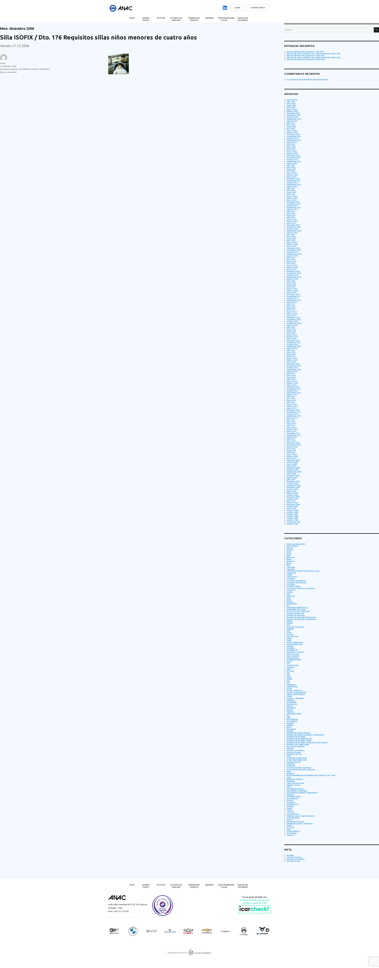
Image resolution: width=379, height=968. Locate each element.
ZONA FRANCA (293, 831)
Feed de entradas (294, 857)
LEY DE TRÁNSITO (294, 690)
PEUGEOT (291, 764)
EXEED (289, 621)
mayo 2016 (291, 331)
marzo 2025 (292, 130)
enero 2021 (291, 223)
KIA (288, 681)
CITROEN (291, 584)
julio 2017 (291, 304)
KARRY (290, 679)
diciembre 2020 (293, 225)
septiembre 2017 (294, 300)
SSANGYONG (292, 804)
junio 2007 (291, 479)
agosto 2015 (292, 348)
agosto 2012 (292, 418)
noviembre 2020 (294, 227)
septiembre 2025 (294, 119)
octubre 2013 (292, 391)
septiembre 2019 (294, 254)
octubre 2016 (292, 321)
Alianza (290, 548)
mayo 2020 (291, 238)
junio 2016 (291, 329)
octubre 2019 (292, 252)
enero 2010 (291, 458)
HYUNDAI (291, 648)
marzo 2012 (292, 427)
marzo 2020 (292, 242)
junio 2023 (291, 167)
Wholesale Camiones (295, 822)
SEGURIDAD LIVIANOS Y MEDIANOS (34, 69)
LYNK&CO (291, 700)
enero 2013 (291, 408)
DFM (289, 598)
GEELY (289, 638)
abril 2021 (291, 217)
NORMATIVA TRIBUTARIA (298, 744)
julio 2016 (291, 327)
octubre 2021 (292, 206)
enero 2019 (291, 269)
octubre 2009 (292, 462)
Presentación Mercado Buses (299, 768)
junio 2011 (291, 439)
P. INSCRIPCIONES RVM (297, 758)
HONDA (290, 646)
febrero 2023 (292, 175)
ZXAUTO (291, 835)
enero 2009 (291, 466)
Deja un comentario (8, 72)
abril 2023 (291, 171)
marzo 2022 (292, 196)
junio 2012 (291, 422)
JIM (288, 673)
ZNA (289, 829)
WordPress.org (293, 861)
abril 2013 (291, 402)
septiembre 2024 (294, 140)
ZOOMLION (292, 833)
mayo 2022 (291, 192)
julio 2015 (291, 350)
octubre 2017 (292, 298)
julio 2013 (291, 397)
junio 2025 (291, 125)
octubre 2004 (292, 489)
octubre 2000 (292, 506)
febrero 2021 (292, 221)
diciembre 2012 (293, 410)
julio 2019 (291, 258)
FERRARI (290, 629)
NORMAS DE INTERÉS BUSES (299, 739)
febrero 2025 (292, 132)
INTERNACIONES (294, 660)
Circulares (291, 579)
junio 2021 (291, 213)
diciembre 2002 (293, 497)
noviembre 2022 (294, 181)
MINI (288, 717)
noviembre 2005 (294, 485)
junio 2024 (291, 146)
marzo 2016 (292, 335)
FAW (289, 625)
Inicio (132, 18)
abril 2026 (291, 107)
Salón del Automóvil (295, 783)
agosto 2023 (292, 163)
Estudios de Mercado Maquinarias (301, 617)
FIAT (289, 631)
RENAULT (291, 773)
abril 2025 (291, 129)
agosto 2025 (292, 121)
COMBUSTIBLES (294, 586)
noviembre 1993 (294, 522)
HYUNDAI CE (292, 650)
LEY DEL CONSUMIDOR (296, 692)
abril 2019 (291, 264)
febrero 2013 (292, 406)
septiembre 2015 (294, 346)
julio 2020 (291, 235)
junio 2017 (291, 306)
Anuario (290, 550)
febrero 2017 (292, 314)
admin (2, 63)
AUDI (289, 552)
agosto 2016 (292, 325)
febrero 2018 (292, 290)
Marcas (290, 706)
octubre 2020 (292, 229)
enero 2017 (291, 316)
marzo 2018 (292, 289)
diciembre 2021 (293, 202)
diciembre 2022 (293, 179)
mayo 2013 (291, 400)
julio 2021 (291, 211)
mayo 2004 (291, 491)
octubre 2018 (292, 275)
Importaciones (293, 654)
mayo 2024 (291, 148)
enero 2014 (291, 385)
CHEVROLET (292, 577)
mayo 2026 (291, 105)
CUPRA (290, 592)
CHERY (289, 575)
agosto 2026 (292, 100)
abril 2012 (291, 425)
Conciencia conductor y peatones (301, 588)
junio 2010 (291, 449)
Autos (289, 554)
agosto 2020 (292, 233)
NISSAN (290, 731)
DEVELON (291, 596)
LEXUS (289, 689)
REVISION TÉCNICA (295, 779)
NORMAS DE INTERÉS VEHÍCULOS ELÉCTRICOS (307, 743)
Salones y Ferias (293, 785)
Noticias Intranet (294, 752)
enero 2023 (291, 177)
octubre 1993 (292, 524)
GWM (289, 640)
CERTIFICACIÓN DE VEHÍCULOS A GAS (303, 571)
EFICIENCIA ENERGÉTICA (297, 608)
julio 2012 (291, 420)
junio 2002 (291, 501)
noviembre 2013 (294, 389)
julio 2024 (291, 144)
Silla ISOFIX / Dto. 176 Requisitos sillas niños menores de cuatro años (98, 37)
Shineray (290, 795)
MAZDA (290, 712)
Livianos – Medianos (295, 698)
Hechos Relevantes (295, 642)
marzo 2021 (292, 219)
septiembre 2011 (294, 435)
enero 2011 (291, 441)
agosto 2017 (292, 302)
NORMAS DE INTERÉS (296, 737)
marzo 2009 (292, 464)
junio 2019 (291, 260)
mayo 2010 (291, 451)
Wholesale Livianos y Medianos (300, 824)
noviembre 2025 (294, 115)
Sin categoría (292, 798)
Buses (289, 563)
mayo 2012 (291, 424)
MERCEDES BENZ (294, 714)
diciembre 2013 (293, 387)
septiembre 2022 (294, 184)
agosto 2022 (292, 186)
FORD (289, 633)
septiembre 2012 (294, 416)
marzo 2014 (292, 381)
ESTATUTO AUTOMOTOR (298, 611)
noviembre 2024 (294, 136)
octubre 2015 (292, 344)
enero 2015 (291, 362)
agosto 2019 (292, 256)
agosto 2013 (292, 395)
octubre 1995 (292, 518)
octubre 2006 (292, 483)
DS (288, 606)
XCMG (289, 825)
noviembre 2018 (294, 273)
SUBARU (290, 806)
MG (288, 716)
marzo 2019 (292, 265)
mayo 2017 (291, 308)
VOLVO (290, 820)
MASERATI (291, 708)
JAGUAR (290, 667)
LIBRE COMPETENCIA (296, 694)
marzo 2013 (292, 404)
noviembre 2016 (294, 319)
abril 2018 (291, 287)
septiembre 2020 (294, 231)
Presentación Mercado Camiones (301, 770)
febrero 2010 (292, 456)
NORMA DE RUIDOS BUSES (298, 733)
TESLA (289, 810)
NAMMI (290, 725)
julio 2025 (291, 123)
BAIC (289, 556)
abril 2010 (291, 452)
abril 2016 (291, 333)
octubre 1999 (292, 510)
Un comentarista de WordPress (300, 79)
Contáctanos (258, 8)
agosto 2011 (292, 437)
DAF (288, 594)
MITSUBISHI (292, 721)
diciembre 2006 (293, 481)
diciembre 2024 (293, 134)
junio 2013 (291, 398)
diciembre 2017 (293, 294)
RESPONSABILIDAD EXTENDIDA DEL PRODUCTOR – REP (311, 775)
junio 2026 (291, 103)
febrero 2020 (292, 244)
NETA (289, 727)
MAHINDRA (292, 702)
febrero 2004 (292, 493)
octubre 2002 (292, 499)
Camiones (291, 567)
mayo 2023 (291, 169)
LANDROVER (292, 687)
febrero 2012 (292, 429)
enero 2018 (291, 292)
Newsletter (291, 729)
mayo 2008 (291, 474)
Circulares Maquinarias (296, 581)
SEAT (289, 787)
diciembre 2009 (293, 460)
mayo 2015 (291, 354)
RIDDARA (291, 781)
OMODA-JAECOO (294, 754)
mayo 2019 (291, 262)
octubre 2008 (292, 470)
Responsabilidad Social (226, 19)
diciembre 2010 (293, 443)
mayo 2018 (291, 285)
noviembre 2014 (294, 366)
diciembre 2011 (293, 433)
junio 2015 (291, 352)
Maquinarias (292, 704)
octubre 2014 (292, 368)
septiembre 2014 (294, 370)
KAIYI (289, 677)
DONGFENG (292, 604)
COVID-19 (291, 590)
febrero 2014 (292, 383)
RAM (289, 771)
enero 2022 (291, 200)
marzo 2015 (292, 358)
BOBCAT (290, 561)
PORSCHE (291, 766)
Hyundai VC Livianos (295, 652)
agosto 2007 (292, 478)
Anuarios (209, 18)
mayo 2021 (291, 215)
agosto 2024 (292, 142)
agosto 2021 (292, 210)
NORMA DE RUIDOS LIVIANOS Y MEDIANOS (305, 735)
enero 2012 (291, 431)
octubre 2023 (292, 159)
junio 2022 (291, 190)
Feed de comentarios (296, 859)
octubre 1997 (292, 514)
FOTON (290, 635)
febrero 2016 (292, 337)
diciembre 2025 (293, 113)
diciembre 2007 (293, 476)
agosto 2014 (292, 371)
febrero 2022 (292, 198)
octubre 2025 (292, 117)
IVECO (289, 662)
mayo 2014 (291, 377)
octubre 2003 (292, 495)
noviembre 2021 (294, 204)
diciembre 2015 (293, 341)
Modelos (290, 723)
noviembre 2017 (294, 296)
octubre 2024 (292, 138)
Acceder (290, 855)
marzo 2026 (292, 109)
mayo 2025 (291, 127)
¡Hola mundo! (322, 79)
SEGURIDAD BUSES (295, 789)
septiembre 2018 (294, 277)
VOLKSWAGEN (293, 818)
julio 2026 (291, 102)
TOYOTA (290, 812)
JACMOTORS (292, 665)
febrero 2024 (292, 154)
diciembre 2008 (293, 468)
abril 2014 (291, 379)
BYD (288, 565)
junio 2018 (291, 283)
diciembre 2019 (293, 248)
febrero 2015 (292, 360)
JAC (288, 663)
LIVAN (289, 696)
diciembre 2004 (293, 487)
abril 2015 (291, 356)
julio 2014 (291, 373)
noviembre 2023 (294, 157)
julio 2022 (291, 188)
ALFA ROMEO (292, 546)
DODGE (290, 602)
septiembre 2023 (294, 161)
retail (289, 777)
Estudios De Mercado (296, 615)
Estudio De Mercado (295, 613)
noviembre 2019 (294, 250)
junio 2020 (291, 237)
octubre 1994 (292, 520)
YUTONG (290, 827)
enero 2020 (291, 246)
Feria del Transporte (295, 627)
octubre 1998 (292, 512)
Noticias (161, 18)
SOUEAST (291, 802)
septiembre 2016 (294, 323)
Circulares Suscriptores (296, 583)
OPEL (289, 756)
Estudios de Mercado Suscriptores (301, 619)
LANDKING (291, 685)
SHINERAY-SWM (294, 797)
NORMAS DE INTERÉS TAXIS (299, 741)
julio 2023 (291, 165)
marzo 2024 (292, 152)
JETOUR (290, 671)
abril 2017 (291, 310)
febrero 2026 (292, 111)
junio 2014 (291, 375)
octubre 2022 (292, 183)
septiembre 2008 (294, 472)
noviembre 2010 (294, 445)
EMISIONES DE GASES (296, 610)
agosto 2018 (292, 279)
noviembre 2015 (294, 343)
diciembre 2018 (293, 271)
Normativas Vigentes (194, 19)
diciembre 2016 (293, 317)
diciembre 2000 (293, 505)
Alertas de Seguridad (243, 19)
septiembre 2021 (294, 208)
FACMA (290, 623)
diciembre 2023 (293, 156)
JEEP (289, 669)
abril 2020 (291, 240)
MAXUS (290, 710)
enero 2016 (291, 339)
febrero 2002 (292, 503)
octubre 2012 (292, 414)
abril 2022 (291, 194)
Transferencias (293, 814)
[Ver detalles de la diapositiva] (117, 931)
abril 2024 (291, 150)
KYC (288, 683)
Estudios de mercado (176, 19)
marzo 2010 (292, 454)
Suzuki (289, 808)
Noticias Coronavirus (296, 750)
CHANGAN (291, 573)
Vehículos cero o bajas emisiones (301, 816)
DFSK (289, 600)
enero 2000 (291, 508)
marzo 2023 (292, 173)
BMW (289, 559)
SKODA (290, 800)
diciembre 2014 (293, 364)
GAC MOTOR (292, 636)
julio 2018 (291, 281)
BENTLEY (290, 557)
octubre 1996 (292, 516)
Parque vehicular (294, 762)
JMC (288, 675)
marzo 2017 (292, 312)
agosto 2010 (292, 447)
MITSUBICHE (292, 719)
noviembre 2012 (294, 412)
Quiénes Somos (146, 19)
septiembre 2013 (294, 393)
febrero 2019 (292, 267)
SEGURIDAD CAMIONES (297, 791)
